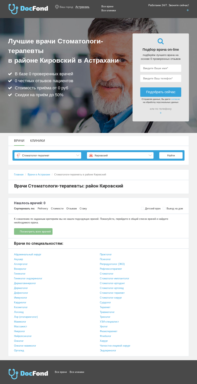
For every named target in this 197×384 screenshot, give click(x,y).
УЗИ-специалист (109, 321)
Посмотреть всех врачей (35, 231)
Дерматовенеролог (25, 283)
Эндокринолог (108, 350)
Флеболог (105, 336)
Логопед (19, 312)
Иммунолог (20, 297)
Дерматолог (21, 288)
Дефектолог (21, 292)
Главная (18, 174)
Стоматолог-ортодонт (112, 283)
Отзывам (71, 208)
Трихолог (105, 316)
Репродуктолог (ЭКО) (112, 264)
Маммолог (20, 321)
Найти (171, 155)
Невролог (19, 331)
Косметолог (21, 307)
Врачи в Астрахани (39, 174)
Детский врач (153, 208)
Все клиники (108, 10)
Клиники (37, 140)
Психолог (105, 259)
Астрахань (82, 6)
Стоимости (57, 208)
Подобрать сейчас (160, 92)
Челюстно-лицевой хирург (115, 345)
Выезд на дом (175, 208)
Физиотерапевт (108, 331)
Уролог (104, 326)
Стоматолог (107, 273)
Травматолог (107, 312)
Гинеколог (20, 273)
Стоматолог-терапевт (112, 292)
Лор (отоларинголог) (26, 316)
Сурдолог (105, 302)
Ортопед (19, 350)
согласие (175, 99)
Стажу (83, 208)
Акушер (18, 259)
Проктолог (106, 254)
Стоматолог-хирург (111, 297)
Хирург (104, 340)
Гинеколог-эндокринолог (28, 278)
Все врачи (107, 6)
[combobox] (47, 155)
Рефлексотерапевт (111, 268)
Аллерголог (21, 264)
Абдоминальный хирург (27, 254)
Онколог (19, 340)
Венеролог (20, 268)
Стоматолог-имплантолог (114, 278)
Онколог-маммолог (25, 345)
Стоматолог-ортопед (112, 288)
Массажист (20, 326)
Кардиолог (20, 302)
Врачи (19, 140)
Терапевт (105, 307)
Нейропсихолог (23, 336)
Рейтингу (43, 208)
